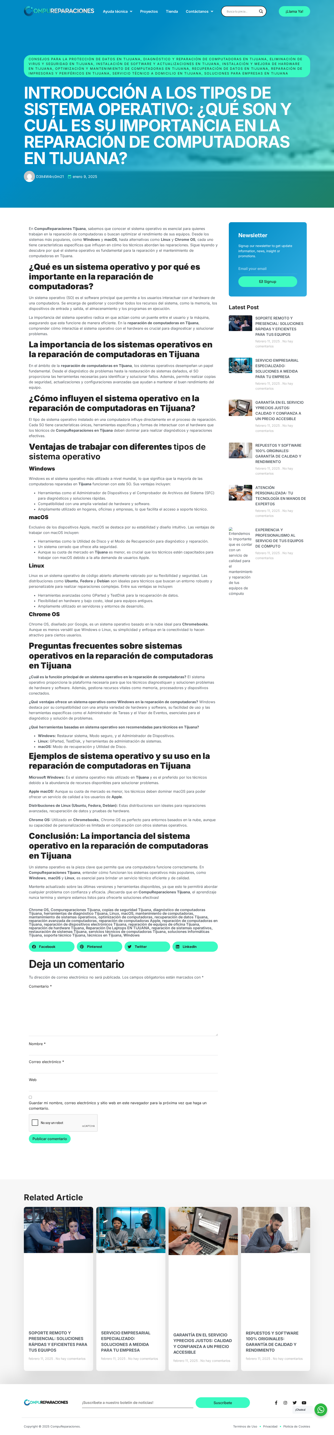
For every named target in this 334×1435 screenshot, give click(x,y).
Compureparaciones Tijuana (75, 909)
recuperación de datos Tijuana (181, 917)
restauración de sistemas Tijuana (58, 931)
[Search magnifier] (261, 11)
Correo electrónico (46, 1061)
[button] (52, 947)
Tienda (172, 11)
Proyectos (149, 11)
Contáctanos (197, 11)
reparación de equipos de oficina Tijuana (163, 924)
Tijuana (183, 892)
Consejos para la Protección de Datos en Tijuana (85, 59)
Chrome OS (39, 909)
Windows (131, 935)
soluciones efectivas (140, 897)
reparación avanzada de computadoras (63, 920)
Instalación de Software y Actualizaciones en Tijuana (157, 64)
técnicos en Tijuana (104, 935)
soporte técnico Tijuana (64, 935)
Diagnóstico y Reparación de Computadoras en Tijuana (205, 59)
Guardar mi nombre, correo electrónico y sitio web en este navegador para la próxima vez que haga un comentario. (118, 1106)
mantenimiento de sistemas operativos (62, 917)
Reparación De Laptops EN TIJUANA (118, 928)
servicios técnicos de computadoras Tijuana (127, 931)
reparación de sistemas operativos (182, 928)
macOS (127, 913)
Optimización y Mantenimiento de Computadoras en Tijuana (122, 68)
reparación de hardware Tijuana (56, 928)
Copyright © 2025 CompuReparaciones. (52, 1426)
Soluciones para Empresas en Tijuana (246, 73)
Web (33, 1079)
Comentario (40, 986)
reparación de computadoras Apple (129, 920)
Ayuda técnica (115, 11)
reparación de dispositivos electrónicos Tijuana (85, 924)
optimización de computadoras (125, 917)
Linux (114, 913)
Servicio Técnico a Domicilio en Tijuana (157, 73)
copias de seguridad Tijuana (126, 909)
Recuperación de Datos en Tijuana (230, 68)
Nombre (37, 1043)
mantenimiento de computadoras (164, 913)
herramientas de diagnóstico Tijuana (75, 913)
